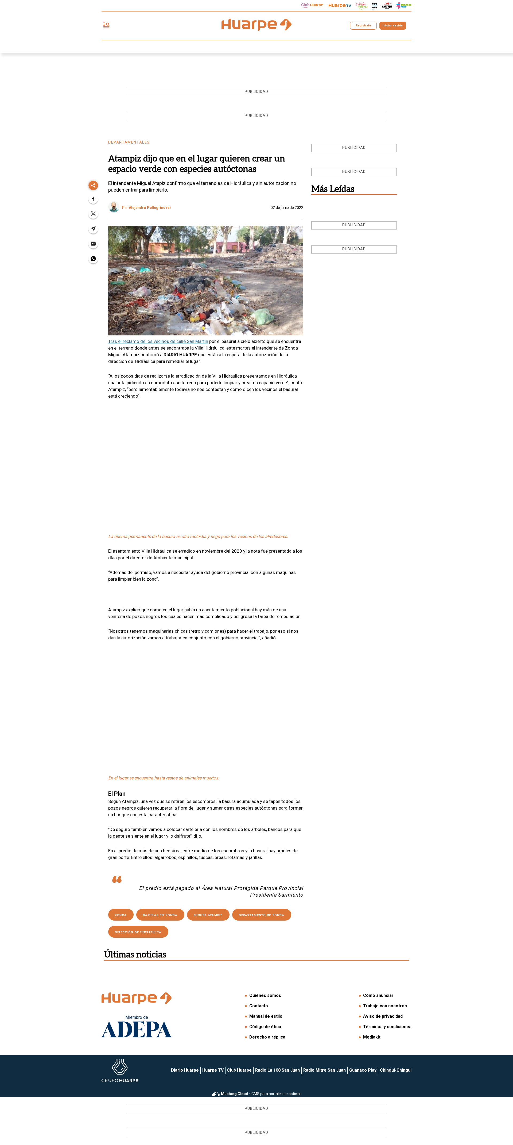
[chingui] (362, 6)
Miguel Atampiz (208, 915)
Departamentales (129, 142)
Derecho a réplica (267, 1037)
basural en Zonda (160, 915)
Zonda (121, 915)
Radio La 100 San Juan (277, 1070)
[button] (93, 200)
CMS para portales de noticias (261, 1094)
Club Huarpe (239, 1070)
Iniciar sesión (393, 25)
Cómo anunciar (378, 995)
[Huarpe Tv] (340, 5)
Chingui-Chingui (395, 1070)
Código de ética (265, 1026)
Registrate (363, 25)
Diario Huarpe (185, 1070)
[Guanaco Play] (404, 5)
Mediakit (371, 1037)
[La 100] (375, 6)
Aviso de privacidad (383, 1016)
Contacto (258, 1005)
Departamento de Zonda (262, 915)
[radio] (387, 5)
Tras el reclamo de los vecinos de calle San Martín (158, 341)
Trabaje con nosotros (385, 1005)
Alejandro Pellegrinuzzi (150, 207)
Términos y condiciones (387, 1026)
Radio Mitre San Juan (324, 1070)
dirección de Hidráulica (138, 932)
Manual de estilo (265, 1016)
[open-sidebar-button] (106, 26)
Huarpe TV (213, 1070)
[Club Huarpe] (312, 5)
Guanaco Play (362, 1070)
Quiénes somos (265, 995)
